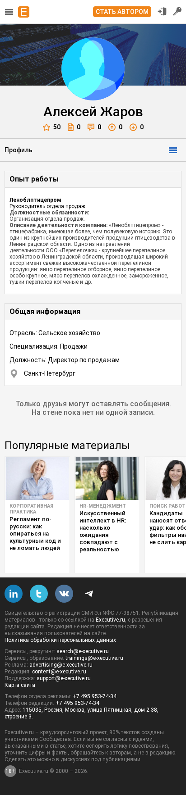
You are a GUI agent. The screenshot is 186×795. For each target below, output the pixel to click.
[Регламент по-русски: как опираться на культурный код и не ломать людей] (37, 478)
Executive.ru (110, 620)
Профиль (19, 150)
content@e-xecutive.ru (59, 671)
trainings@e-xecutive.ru (94, 658)
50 (56, 127)
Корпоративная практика (31, 509)
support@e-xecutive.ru (64, 678)
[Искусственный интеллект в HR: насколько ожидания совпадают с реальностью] (107, 478)
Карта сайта (20, 685)
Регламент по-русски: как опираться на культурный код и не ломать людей (35, 533)
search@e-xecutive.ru (82, 651)
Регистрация (177, 11)
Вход (162, 11)
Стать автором (122, 11)
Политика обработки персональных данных (60, 640)
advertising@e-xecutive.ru (61, 665)
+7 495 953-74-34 (94, 696)
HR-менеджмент (102, 506)
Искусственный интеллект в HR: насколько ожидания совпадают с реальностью (102, 531)
